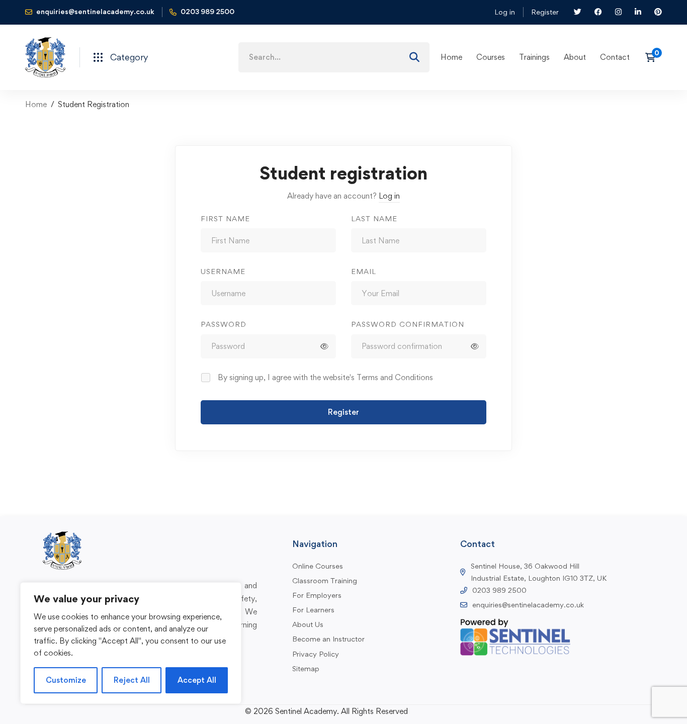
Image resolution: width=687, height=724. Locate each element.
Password (223, 324)
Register (545, 12)
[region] (130, 643)
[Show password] (324, 346)
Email (363, 271)
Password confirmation (407, 324)
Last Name (374, 218)
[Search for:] (334, 57)
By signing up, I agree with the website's (325, 377)
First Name (225, 218)
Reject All (132, 680)
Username (223, 271)
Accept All (197, 680)
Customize (66, 680)
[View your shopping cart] (653, 57)
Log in (504, 12)
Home (36, 104)
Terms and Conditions (395, 377)
